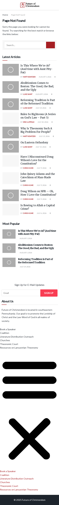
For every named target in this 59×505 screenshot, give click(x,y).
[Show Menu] (3, 5)
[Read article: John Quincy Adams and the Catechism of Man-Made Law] (10, 178)
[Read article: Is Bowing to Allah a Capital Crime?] (10, 209)
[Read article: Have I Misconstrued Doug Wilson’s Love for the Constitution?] (10, 161)
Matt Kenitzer (29, 77)
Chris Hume (28, 168)
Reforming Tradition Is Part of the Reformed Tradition (35, 261)
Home (5, 15)
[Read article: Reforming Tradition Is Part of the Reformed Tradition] (10, 104)
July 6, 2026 (41, 213)
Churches (5, 340)
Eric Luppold (28, 122)
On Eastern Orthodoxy (34, 142)
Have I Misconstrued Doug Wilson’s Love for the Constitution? (37, 160)
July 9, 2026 (41, 168)
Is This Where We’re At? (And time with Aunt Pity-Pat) (36, 69)
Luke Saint (27, 94)
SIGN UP (48, 293)
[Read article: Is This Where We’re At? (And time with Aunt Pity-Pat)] (10, 70)
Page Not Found (18, 15)
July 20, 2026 (42, 122)
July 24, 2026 (40, 108)
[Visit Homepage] (29, 5)
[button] (29, 409)
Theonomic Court (9, 344)
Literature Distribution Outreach (17, 336)
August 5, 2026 (45, 77)
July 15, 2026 (44, 136)
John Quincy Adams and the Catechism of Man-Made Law (37, 177)
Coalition (4, 332)
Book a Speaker (8, 329)
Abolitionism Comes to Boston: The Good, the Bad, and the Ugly (37, 86)
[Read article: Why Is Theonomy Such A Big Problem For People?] (10, 132)
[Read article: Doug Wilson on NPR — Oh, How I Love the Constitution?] (10, 195)
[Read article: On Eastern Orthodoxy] (10, 147)
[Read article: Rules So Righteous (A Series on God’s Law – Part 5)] (10, 118)
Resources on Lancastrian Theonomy (19, 347)
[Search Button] (55, 5)
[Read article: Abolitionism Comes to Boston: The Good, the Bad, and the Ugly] (10, 87)
